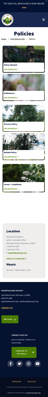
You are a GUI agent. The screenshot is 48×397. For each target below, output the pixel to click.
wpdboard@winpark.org (29, 301)
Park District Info (17, 39)
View (24, 7)
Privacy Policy (16, 381)
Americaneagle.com (33, 393)
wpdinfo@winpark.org (17, 253)
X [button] (46, 1)
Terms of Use (31, 381)
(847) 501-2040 (6, 298)
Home (3, 39)
